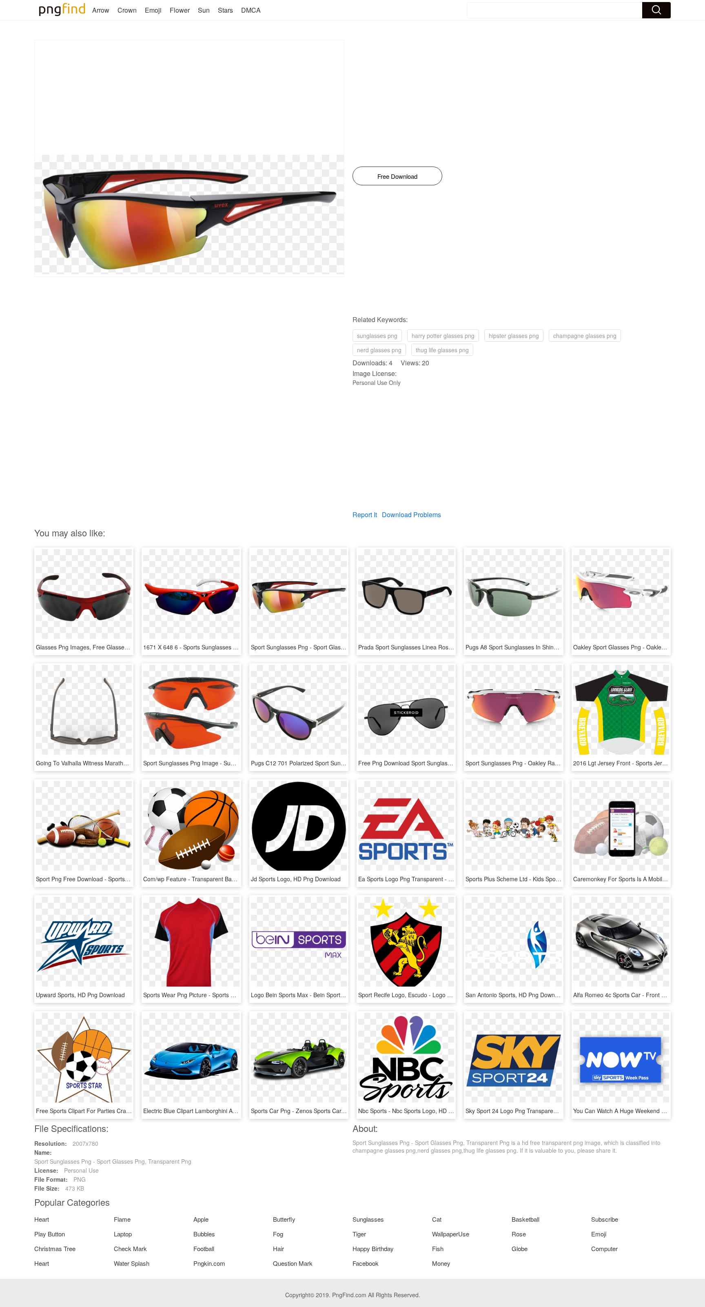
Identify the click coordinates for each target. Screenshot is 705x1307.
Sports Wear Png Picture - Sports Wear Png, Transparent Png (223, 995)
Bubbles (204, 1233)
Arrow (100, 10)
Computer (604, 1248)
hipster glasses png (514, 335)
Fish (437, 1248)
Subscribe (604, 1219)
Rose (519, 1233)
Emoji (153, 10)
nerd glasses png (379, 350)
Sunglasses (368, 1219)
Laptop (123, 1233)
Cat (436, 1219)
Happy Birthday (373, 1248)
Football (203, 1248)
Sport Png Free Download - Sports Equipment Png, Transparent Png (124, 879)
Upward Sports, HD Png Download (80, 995)
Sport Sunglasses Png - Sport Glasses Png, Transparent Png (329, 647)
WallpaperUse (450, 1233)
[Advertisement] (189, 97)
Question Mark (293, 1263)
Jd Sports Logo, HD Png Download (296, 879)
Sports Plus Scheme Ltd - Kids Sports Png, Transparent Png (543, 879)
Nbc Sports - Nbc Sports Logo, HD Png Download (422, 1111)
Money (441, 1263)
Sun (204, 10)
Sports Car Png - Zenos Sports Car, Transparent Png (319, 1111)
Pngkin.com (209, 1263)
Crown (127, 10)
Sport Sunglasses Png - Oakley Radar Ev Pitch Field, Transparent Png (556, 763)
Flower (180, 10)
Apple (200, 1219)
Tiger (359, 1233)
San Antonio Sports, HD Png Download (516, 995)
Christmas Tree (54, 1248)
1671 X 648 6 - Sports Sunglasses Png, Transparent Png (216, 647)
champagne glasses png (584, 335)
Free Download (397, 176)
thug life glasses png (442, 350)
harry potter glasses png (443, 335)
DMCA (251, 10)
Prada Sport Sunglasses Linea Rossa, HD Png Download (431, 647)
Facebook (365, 1263)
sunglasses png (377, 335)
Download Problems (411, 514)
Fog (278, 1233)
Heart (41, 1219)
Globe (520, 1248)
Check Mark (130, 1248)
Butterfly (284, 1219)
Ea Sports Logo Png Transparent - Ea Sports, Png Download (436, 879)
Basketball (525, 1219)
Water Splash (131, 1263)
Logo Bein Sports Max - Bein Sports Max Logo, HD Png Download (336, 995)
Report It (364, 514)
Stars (225, 10)
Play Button (49, 1233)
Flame (122, 1219)
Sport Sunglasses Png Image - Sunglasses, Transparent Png (221, 763)
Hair (278, 1248)
